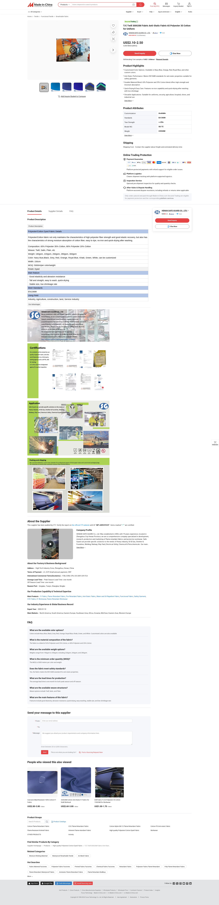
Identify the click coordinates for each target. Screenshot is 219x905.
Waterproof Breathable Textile (62, 856)
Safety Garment (140, 596)
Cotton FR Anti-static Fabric (160, 826)
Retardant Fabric (125, 866)
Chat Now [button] (176, 53)
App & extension (163, 12)
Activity (71, 834)
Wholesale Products (109, 890)
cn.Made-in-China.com (131, 893)
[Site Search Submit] (140, 4)
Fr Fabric (43, 596)
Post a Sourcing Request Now (91, 752)
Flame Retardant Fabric (56, 596)
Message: (36, 733)
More (29, 876)
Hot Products (63, 890)
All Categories (35, 12)
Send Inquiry (140, 53)
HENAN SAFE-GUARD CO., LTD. (139, 33)
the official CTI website (80, 525)
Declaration (133, 897)
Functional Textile (47, 16)
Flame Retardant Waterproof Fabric (41, 872)
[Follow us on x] (177, 883)
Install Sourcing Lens (84, 883)
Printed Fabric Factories (83, 866)
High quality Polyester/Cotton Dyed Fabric (124, 830)
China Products (74, 890)
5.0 (165, 214)
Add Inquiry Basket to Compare (73, 96)
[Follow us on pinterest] (187, 883)
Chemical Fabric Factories (105, 866)
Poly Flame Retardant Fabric (175, 866)
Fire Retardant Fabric (74, 596)
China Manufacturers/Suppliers (91, 890)
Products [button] (64, 4)
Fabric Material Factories (38, 866)
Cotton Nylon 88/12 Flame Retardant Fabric (125, 826)
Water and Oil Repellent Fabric (107, 596)
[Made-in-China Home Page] (39, 4)
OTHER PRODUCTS (34, 834)
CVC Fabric (31, 599)
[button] (133, 4)
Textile (36, 16)
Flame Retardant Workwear (57, 599)
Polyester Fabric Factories (61, 866)
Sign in (189, 6)
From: (38, 721)
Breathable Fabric (62, 16)
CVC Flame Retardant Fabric (78, 826)
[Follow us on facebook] (174, 883)
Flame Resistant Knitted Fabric (38, 830)
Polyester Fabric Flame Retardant (148, 866)
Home (29, 16)
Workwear (154, 830)
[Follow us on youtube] (184, 883)
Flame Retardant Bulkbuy (97, 872)
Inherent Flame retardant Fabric (79, 830)
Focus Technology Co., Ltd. (93, 897)
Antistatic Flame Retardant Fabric (71, 872)
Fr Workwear (41, 599)
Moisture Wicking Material (38, 856)
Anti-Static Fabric (89, 596)
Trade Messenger (63, 883)
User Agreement (122, 897)
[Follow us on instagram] (180, 883)
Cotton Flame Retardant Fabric (38, 826)
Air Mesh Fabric (83, 856)
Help (151, 12)
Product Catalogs (59, 821)
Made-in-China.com (100, 893)
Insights (157, 890)
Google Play (47, 883)
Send (44, 752)
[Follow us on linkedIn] (190, 883)
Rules (190, 12)
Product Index (148, 890)
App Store (33, 883)
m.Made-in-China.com (115, 893)
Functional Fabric (126, 596)
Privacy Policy (144, 897)
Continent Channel (136, 890)
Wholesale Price (123, 890)
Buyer (139, 12)
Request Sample (162, 59)
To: (39, 727)
